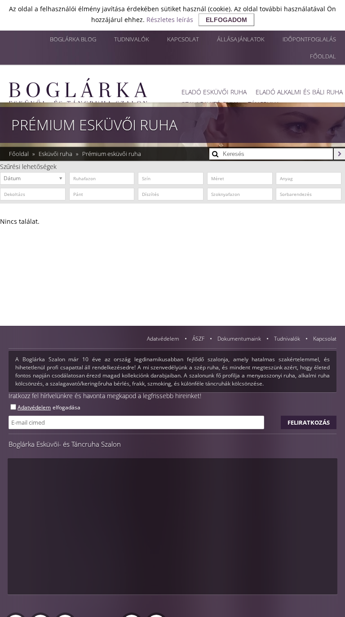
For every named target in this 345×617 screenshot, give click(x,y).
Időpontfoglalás (309, 39)
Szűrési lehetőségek (28, 166)
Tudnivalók (131, 39)
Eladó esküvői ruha (214, 92)
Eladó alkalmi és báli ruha (299, 92)
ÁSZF (199, 338)
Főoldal (323, 56)
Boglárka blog (73, 39)
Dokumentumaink (239, 338)
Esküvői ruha (56, 154)
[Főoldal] (78, 92)
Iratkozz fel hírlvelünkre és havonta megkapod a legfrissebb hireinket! (105, 395)
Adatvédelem (164, 338)
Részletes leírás (169, 19)
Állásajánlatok (241, 39)
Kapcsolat (183, 39)
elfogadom (226, 19)
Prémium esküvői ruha (111, 154)
